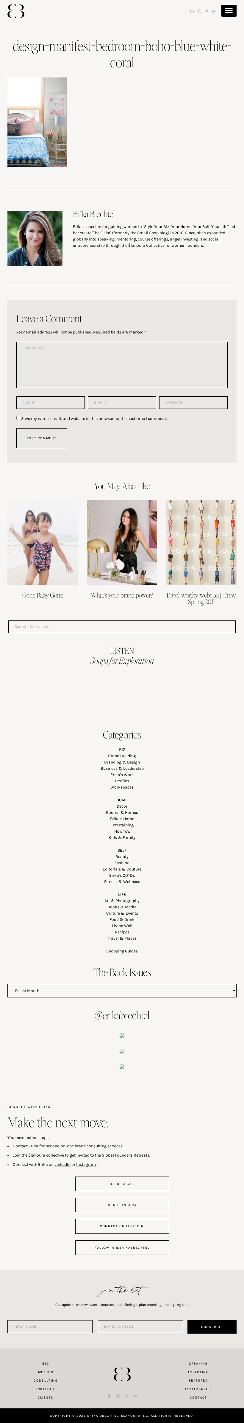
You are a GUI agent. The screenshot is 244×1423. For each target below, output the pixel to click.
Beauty (122, 856)
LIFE (122, 894)
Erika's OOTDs (122, 875)
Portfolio (45, 1389)
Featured (198, 1380)
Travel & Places (122, 938)
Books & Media (122, 907)
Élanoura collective (46, 1155)
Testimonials (198, 1389)
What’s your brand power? (122, 595)
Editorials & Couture (122, 869)
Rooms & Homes (122, 812)
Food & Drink (122, 919)
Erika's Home (122, 818)
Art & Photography (122, 900)
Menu (229, 11)
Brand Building (122, 755)
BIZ (122, 749)
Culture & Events (122, 913)
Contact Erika (25, 1146)
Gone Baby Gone (42, 595)
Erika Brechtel (15, 11)
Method (46, 1372)
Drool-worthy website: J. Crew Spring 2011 (201, 598)
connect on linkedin (122, 1226)
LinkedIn (62, 1164)
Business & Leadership (122, 768)
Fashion (122, 862)
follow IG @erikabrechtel (122, 1248)
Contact (198, 1397)
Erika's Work (122, 774)
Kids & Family (122, 837)
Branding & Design (122, 762)
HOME (122, 800)
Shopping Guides (122, 951)
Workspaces (122, 787)
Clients (46, 1397)
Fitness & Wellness (122, 881)
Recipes (122, 932)
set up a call (122, 1184)
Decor (122, 806)
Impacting (198, 1372)
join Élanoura (122, 1205)
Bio (45, 1363)
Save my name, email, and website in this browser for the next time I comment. (94, 418)
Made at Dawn (122, 1364)
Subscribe (212, 1327)
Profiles (122, 780)
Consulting (45, 1380)
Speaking (198, 1363)
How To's (122, 831)
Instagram (86, 1164)
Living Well (122, 925)
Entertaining (122, 825)
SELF (122, 850)
